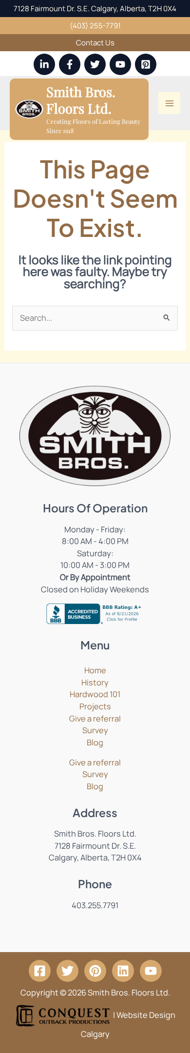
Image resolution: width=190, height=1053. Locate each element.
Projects (95, 706)
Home (95, 670)
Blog (95, 742)
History (95, 682)
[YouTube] (120, 64)
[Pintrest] (95, 971)
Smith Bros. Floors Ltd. (80, 99)
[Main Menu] (169, 103)
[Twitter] (95, 64)
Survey (95, 730)
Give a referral (95, 718)
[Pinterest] (145, 64)
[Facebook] (69, 64)
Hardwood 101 (95, 694)
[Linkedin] (44, 64)
